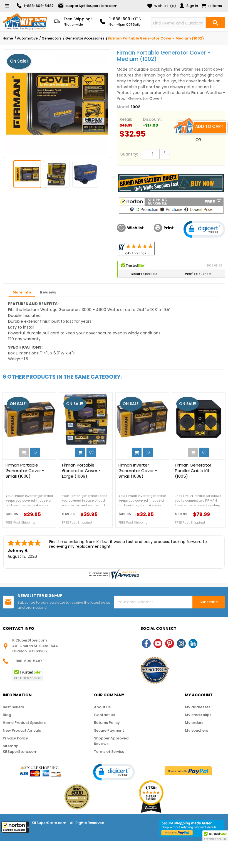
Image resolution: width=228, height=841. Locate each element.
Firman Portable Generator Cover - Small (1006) (25, 470)
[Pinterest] (169, 643)
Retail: (126, 119)
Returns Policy (107, 722)
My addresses (197, 707)
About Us (102, 707)
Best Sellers (13, 707)
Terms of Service (109, 751)
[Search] (215, 22)
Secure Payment (109, 730)
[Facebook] (146, 643)
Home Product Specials (24, 722)
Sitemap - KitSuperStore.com (20, 748)
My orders (194, 722)
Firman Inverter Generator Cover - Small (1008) (137, 470)
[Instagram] (181, 643)
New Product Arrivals (22, 730)
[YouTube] (157, 643)
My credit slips (198, 714)
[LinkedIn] (193, 643)
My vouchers (196, 730)
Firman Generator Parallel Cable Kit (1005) (193, 470)
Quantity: (129, 154)
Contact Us (104, 714)
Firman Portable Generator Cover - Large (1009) (81, 470)
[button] (15, 827)
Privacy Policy (15, 738)
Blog (7, 714)
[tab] (22, 292)
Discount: (152, 119)
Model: (123, 107)
